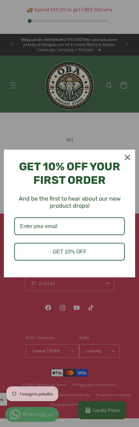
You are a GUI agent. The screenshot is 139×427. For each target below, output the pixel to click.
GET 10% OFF (70, 251)
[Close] (127, 157)
